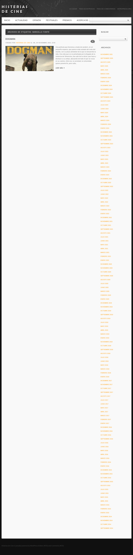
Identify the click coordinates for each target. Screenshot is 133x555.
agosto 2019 (105, 318)
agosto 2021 (105, 233)
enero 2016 (105, 466)
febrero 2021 (106, 256)
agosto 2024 (105, 101)
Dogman (10, 39)
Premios (67, 20)
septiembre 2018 (107, 349)
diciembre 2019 (106, 303)
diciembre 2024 (106, 85)
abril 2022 (104, 202)
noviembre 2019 (106, 307)
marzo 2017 (105, 415)
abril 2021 (104, 248)
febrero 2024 (106, 124)
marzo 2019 (105, 334)
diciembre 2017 (106, 380)
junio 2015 (104, 493)
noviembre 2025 (106, 54)
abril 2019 (104, 330)
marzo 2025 (105, 74)
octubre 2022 (106, 182)
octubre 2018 (106, 345)
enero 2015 (105, 512)
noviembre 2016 (106, 431)
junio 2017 (104, 404)
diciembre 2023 (106, 132)
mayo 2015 (104, 497)
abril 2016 (104, 454)
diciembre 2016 (106, 427)
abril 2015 (104, 501)
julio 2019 (104, 322)
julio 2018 (104, 357)
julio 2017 (104, 400)
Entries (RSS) (43, 546)
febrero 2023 (106, 171)
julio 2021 (104, 237)
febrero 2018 (106, 373)
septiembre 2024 (107, 97)
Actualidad (21, 20)
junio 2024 (104, 109)
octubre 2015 (106, 477)
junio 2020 (104, 287)
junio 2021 (104, 241)
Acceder (73, 9)
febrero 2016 (106, 462)
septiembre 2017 (107, 392)
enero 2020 (105, 299)
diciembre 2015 (106, 470)
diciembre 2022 (106, 178)
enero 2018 (105, 377)
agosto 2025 (105, 62)
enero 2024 (105, 128)
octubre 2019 (106, 310)
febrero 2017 (106, 419)
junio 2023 (104, 155)
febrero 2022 (106, 210)
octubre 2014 (106, 524)
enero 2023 (105, 175)
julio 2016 (104, 443)
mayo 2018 (104, 365)
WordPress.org (124, 9)
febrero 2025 (106, 77)
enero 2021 (105, 260)
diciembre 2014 (106, 516)
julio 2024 (104, 105)
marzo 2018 (105, 369)
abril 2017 (104, 411)
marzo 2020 (105, 291)
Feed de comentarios (106, 9)
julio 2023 (104, 151)
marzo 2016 (105, 458)
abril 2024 (104, 116)
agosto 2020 (105, 279)
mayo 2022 (104, 198)
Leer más (59, 68)
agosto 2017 (105, 396)
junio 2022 (104, 194)
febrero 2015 (106, 509)
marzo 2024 (105, 120)
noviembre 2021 (106, 221)
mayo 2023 (104, 159)
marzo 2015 (105, 505)
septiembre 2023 (107, 143)
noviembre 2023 (106, 136)
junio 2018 (104, 361)
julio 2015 (104, 489)
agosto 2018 (105, 353)
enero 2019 (105, 338)
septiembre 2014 (107, 528)
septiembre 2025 (107, 58)
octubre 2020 (106, 272)
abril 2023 (104, 163)
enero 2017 (105, 423)
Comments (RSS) (57, 546)
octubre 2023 (106, 140)
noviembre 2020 (106, 268)
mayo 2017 (104, 408)
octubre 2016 (106, 435)
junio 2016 (104, 446)
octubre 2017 (106, 388)
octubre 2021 (106, 225)
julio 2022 (104, 190)
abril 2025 (104, 70)
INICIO (7, 20)
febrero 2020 (106, 295)
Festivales (52, 20)
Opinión (37, 20)
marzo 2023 (105, 167)
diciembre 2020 (106, 264)
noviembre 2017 (106, 384)
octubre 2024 (106, 93)
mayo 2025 (104, 66)
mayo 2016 (104, 450)
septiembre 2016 (107, 439)
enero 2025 (105, 81)
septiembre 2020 (107, 276)
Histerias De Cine (23, 42)
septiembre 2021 (107, 229)
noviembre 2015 (106, 474)
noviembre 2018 (106, 342)
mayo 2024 (104, 112)
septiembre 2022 (107, 186)
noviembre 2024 (106, 89)
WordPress (34, 546)
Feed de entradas (87, 9)
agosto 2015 (105, 485)
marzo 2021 (105, 252)
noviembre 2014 (106, 520)
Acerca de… (83, 20)
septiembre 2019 (107, 314)
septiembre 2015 (107, 481)
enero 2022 (105, 213)
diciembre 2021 (106, 217)
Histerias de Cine (8, 546)
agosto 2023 (105, 147)
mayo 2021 (104, 244)
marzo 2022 (105, 206)
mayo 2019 (104, 326)
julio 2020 (104, 283)
